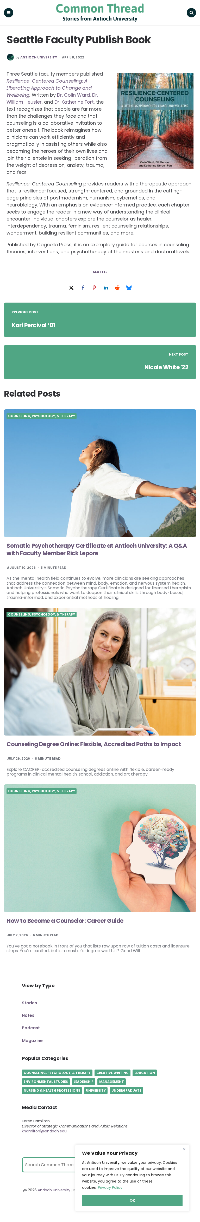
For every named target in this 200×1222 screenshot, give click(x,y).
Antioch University (38, 57)
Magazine (32, 1041)
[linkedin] (105, 287)
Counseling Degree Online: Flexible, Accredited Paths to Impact (94, 744)
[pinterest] (94, 287)
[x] (71, 287)
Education (144, 1073)
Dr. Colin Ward (73, 95)
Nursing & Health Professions (52, 1090)
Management (111, 1081)
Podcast (31, 1028)
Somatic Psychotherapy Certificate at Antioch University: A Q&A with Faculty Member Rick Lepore (97, 549)
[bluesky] (128, 287)
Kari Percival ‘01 (33, 325)
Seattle (100, 272)
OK (132, 1200)
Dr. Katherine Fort (74, 102)
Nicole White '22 (166, 367)
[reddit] (117, 287)
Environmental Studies (46, 1081)
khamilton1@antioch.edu (44, 1131)
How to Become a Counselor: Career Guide (65, 921)
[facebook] (83, 287)
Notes (28, 1015)
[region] (132, 1178)
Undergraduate (126, 1090)
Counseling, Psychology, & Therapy (41, 416)
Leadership (83, 1081)
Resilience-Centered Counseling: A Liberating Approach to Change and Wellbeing (49, 88)
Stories (29, 1003)
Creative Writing (112, 1073)
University (96, 1090)
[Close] (184, 1149)
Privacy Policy (110, 1187)
